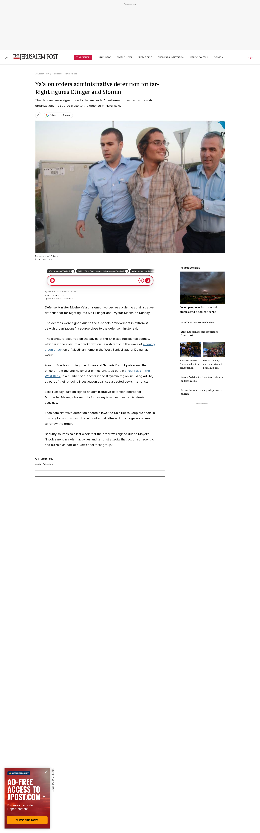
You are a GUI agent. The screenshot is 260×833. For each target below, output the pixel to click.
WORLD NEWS (124, 57)
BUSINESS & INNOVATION (171, 57)
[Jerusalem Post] (33, 57)
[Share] (38, 115)
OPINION (218, 57)
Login (250, 57)
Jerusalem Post (42, 74)
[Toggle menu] (6, 57)
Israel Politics (71, 74)
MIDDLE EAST (145, 57)
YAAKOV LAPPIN (69, 291)
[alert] (27, 798)
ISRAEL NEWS (104, 57)
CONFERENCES (83, 57)
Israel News (57, 74)
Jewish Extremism (44, 464)
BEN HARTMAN (54, 291)
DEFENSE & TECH (199, 57)
